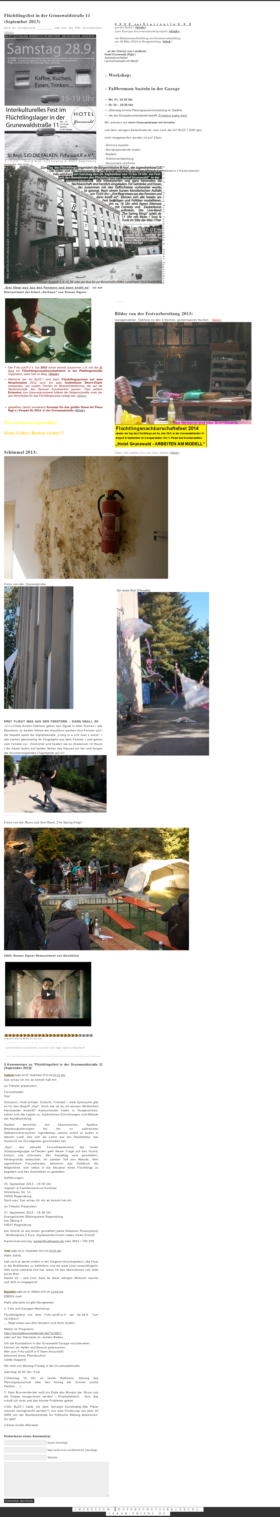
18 (69, 1035)
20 (76, 1035)
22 (83, 1035)
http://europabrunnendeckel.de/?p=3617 (33, 1333)
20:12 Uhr (59, 1075)
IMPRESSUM (93, 1509)
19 (72, 1035)
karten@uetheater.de (49, 1241)
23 (87, 1035)
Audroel (9, 1075)
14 (54, 1035)
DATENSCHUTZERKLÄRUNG (159, 1509)
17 (65, 1035)
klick (167, 41)
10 (39, 1035)
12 (46, 1035)
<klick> (81, 395)
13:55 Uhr (57, 1291)
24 (91, 1035)
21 (80, 1035)
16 (61, 1035)
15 (57, 1035)
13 (50, 1035)
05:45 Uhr (55, 1250)
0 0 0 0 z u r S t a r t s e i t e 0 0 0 (153, 24)
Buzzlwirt (10, 1291)
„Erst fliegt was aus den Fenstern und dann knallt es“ (47, 287)
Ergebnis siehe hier (172, 115)
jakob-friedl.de (138, 1513)
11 (43, 1035)
